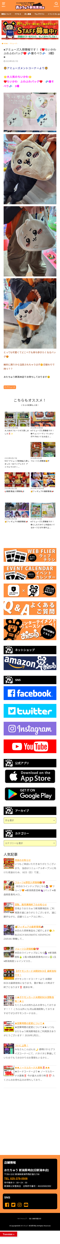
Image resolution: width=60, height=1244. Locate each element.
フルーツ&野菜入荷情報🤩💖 (30, 882)
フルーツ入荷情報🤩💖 (27, 949)
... (27, 1231)
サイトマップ (22, 1218)
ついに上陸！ (21, 1045)
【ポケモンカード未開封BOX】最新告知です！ (35, 973)
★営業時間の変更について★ (30, 1023)
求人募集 (27, 14)
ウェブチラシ (39, 14)
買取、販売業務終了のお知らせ (31, 904)
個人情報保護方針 (35, 1218)
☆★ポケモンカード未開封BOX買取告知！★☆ (34, 999)
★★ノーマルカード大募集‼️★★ (32, 1067)
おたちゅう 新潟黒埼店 (29, 1226)
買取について (6, 14)
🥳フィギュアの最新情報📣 (29, 926)
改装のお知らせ (23, 860)
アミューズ (11, 387)
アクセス (18, 14)
